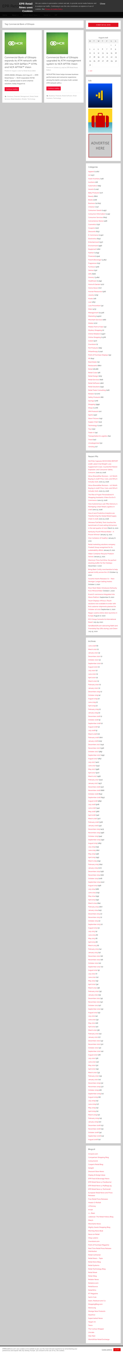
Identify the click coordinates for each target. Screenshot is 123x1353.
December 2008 (94, 1125)
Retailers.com (93, 1283)
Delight (91, 1168)
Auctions (91, 182)
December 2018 (94, 716)
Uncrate (91, 1332)
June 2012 (92, 977)
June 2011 (91, 1020)
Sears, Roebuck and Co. (97, 1301)
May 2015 (91, 854)
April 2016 (91, 815)
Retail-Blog (92, 1276)
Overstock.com (94, 1241)
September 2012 (94, 967)
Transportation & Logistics (98, 436)
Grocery (91, 277)
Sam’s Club (92, 1297)
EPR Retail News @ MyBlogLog (100, 1186)
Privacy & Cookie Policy (53, 9)
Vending (91, 447)
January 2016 (93, 826)
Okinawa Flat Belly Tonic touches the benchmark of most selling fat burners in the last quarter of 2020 (102, 525)
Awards (91, 189)
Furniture (91, 267)
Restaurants (92, 366)
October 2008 (93, 1132)
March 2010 (92, 1072)
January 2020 (93, 688)
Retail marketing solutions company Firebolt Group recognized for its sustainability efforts (101, 547)
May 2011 (91, 1023)
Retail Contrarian (94, 1255)
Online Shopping (94, 337)
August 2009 (93, 1097)
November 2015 (94, 833)
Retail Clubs (92, 373)
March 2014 (92, 903)
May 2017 (91, 769)
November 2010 (94, 1044)
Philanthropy (93, 351)
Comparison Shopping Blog (98, 1157)
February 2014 (93, 907)
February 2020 (93, 685)
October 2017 (93, 752)
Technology (31, 99)
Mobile (90, 323)
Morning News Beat (95, 1231)
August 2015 (92, 843)
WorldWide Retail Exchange (99, 1339)
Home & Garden (94, 284)
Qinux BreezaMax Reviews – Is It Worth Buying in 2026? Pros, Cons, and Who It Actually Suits (102, 479)
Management (24, 96)
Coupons (91, 228)
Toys (90, 429)
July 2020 (91, 670)
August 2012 (92, 970)
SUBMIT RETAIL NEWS (103, 25)
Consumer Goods (94, 210)
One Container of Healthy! (98, 538)
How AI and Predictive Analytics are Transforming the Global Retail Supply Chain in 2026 (102, 516)
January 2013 (93, 952)
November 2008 (94, 1129)
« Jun (90, 71)
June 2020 (92, 674)
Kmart (90, 1210)
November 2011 (94, 1002)
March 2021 (92, 649)
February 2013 (93, 949)
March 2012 (92, 988)
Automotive (92, 186)
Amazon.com (93, 1154)
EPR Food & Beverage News (98, 1179)
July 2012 (91, 974)
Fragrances (92, 263)
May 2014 (91, 896)
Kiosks (90, 299)
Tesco (90, 1325)
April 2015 (91, 857)
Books (90, 200)
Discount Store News (96, 1171)
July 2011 (91, 1016)
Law (89, 302)
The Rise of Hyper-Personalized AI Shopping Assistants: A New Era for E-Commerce (102, 497)
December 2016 (94, 787)
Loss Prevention (94, 306)
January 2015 (93, 868)
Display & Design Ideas (96, 1175)
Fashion (91, 253)
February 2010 (93, 1076)
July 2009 (91, 1101)
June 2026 (92, 646)
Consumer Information (96, 214)
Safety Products (94, 397)
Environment (93, 246)
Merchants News (94, 1224)
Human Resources (95, 291)
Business (10, 96)
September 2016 (94, 797)
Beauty (90, 196)
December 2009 (94, 1083)
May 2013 (91, 938)
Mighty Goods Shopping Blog (99, 1227)
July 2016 (91, 804)
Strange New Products (96, 1311)
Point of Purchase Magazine (98, 1245)
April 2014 (91, 900)
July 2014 (91, 889)
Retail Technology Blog (97, 1269)
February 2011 (93, 1034)
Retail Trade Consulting (97, 390)
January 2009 (93, 1122)
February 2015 (93, 864)
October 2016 (93, 794)
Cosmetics (92, 224)
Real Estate (92, 362)
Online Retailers (94, 334)
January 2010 (93, 1080)
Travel (90, 440)
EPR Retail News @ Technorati (99, 1189)
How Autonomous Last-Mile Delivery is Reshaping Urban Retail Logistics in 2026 (102, 507)
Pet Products (93, 348)
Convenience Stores (95, 221)
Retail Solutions (16, 99)
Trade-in (91, 432)
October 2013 (93, 921)
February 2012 (93, 991)
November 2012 (94, 960)
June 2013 (92, 935)
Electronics (92, 239)
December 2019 (94, 692)
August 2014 (92, 885)
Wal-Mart (91, 1336)
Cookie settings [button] (107, 1349)
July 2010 (91, 1058)
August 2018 (92, 727)
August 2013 (92, 928)
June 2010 (92, 1062)
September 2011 (94, 1009)
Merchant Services (95, 320)
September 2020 (94, 663)
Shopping (91, 404)
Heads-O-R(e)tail (94, 1202)
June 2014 (92, 893)
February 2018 (93, 737)
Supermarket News (95, 1318)
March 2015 (92, 861)
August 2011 (92, 1013)
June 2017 (92, 766)
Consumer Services (95, 217)
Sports (90, 415)
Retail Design (93, 376)
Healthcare (92, 281)
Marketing (92, 316)
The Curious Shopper (96, 1329)
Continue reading (11, 89)
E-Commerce (93, 235)
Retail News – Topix (95, 1258)
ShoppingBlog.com (95, 1304)
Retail (32, 96)
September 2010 (94, 1051)
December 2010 (94, 1041)
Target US (92, 1322)
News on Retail (94, 1234)
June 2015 (92, 850)
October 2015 (93, 836)
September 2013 (94, 924)
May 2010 (91, 1065)
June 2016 (92, 808)
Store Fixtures (93, 418)
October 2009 (93, 1090)
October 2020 (93, 660)
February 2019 (93, 709)
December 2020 (94, 656)
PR (89, 358)
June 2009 (92, 1104)
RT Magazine (93, 1294)
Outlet (90, 341)
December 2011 (94, 998)
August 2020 (93, 667)
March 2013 (92, 945)
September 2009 (94, 1094)
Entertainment (93, 242)
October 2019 (93, 695)
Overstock (92, 344)
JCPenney (92, 1206)
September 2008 (94, 1136)
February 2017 (93, 780)
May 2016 (91, 811)
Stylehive (91, 1315)
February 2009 (93, 1118)
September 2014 (94, 882)
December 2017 (94, 744)
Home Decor (93, 288)
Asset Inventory (94, 179)
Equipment (92, 249)
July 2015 (91, 847)
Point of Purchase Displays (98, 355)
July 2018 (91, 730)
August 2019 (92, 699)
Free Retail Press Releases (98, 1199)
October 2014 (93, 878)
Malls (90, 309)
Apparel (91, 171)
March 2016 (92, 819)
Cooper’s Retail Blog (95, 1164)
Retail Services (93, 380)
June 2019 (92, 702)
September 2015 (94, 840)
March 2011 (92, 1030)
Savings (91, 401)
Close (102, 4)
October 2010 (93, 1048)
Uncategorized (93, 443)
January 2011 (93, 1037)
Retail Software (67, 96)
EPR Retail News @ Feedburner (100, 1182)
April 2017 (91, 773)
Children (91, 207)
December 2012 (94, 956)
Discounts (92, 231)
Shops (90, 408)
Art (89, 175)
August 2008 (93, 1139)
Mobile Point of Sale (95, 327)
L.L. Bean (91, 1213)
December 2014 (94, 871)
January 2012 (93, 995)
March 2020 (92, 681)
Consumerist (93, 1161)
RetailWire (92, 1290)
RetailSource (93, 1286)
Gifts (90, 274)
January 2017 (93, 783)
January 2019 (93, 713)
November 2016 (94, 790)
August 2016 (92, 801)
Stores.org (92, 1308)
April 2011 (91, 1027)
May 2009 (92, 1108)
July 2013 (91, 931)
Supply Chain (93, 422)
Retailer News (93, 1279)
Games (90, 270)
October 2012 (93, 963)
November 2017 (94, 748)
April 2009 (92, 1111)
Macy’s (90, 1220)
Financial (17, 96)
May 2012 (91, 981)
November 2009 (94, 1087)
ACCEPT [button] (117, 1349)
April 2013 (91, 942)
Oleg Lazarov (93, 1238)
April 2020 (92, 677)
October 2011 (93, 1005)
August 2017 (92, 759)
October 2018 (93, 720)
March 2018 (92, 734)
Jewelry (91, 295)
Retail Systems (93, 1265)
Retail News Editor (30, 71)
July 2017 (91, 762)
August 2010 (92, 1055)
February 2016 (93, 822)
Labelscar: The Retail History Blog (100, 1217)
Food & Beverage (94, 260)
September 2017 (94, 755)
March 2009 (92, 1115)
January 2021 (93, 653)
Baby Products (93, 193)
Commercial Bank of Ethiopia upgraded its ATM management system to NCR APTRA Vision (63, 60)
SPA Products (93, 411)
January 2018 (93, 741)
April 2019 (91, 706)
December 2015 (94, 829)
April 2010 (91, 1069)
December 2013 (94, 914)
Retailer (24, 99)
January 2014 (93, 910)
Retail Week (92, 1272)
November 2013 (94, 917)
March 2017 (92, 776)
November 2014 (94, 875)
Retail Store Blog (94, 1262)
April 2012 (91, 984)
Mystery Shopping (95, 330)
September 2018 (94, 723)
